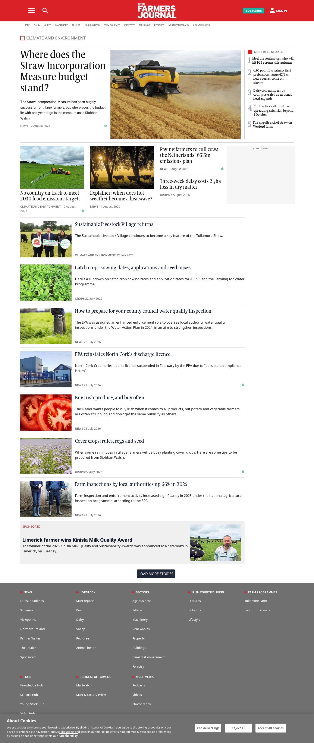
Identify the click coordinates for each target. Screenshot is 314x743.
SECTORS (142, 592)
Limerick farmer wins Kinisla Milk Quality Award (77, 540)
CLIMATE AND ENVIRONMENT (40, 206)
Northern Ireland (32, 629)
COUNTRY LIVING (201, 25)
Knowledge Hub (31, 685)
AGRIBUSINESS (92, 25)
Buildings (139, 648)
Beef (79, 610)
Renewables (141, 629)
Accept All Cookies (270, 728)
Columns (194, 610)
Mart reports (85, 601)
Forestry (138, 666)
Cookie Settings (208, 728)
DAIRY (37, 25)
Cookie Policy (68, 736)
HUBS (27, 677)
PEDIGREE (159, 25)
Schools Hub (29, 695)
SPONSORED (31, 526)
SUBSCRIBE (254, 10)
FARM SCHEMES (112, 25)
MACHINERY (61, 25)
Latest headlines (32, 601)
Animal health (86, 648)
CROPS (165, 195)
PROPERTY (129, 25)
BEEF (27, 25)
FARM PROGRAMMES (262, 592)
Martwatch (84, 685)
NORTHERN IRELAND (179, 25)
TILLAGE (76, 25)
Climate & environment (149, 657)
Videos (137, 695)
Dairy (80, 619)
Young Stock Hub (32, 704)
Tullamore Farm (256, 601)
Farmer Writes (30, 638)
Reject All (238, 728)
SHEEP (47, 25)
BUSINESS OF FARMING (96, 677)
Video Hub (27, 713)
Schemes (26, 610)
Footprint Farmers (257, 610)
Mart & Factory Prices (91, 695)
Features (194, 601)
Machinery (140, 619)
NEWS (24, 125)
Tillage (137, 610)
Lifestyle (194, 619)
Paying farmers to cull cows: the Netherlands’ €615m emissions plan (190, 155)
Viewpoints (28, 619)
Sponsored (28, 657)
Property (138, 638)
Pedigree (82, 638)
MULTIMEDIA (145, 677)
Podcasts (138, 685)
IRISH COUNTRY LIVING (208, 592)
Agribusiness (141, 601)
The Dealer (28, 648)
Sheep (80, 629)
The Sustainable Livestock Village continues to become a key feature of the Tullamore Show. (149, 235)
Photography (141, 704)
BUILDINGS (144, 25)
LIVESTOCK (87, 592)
